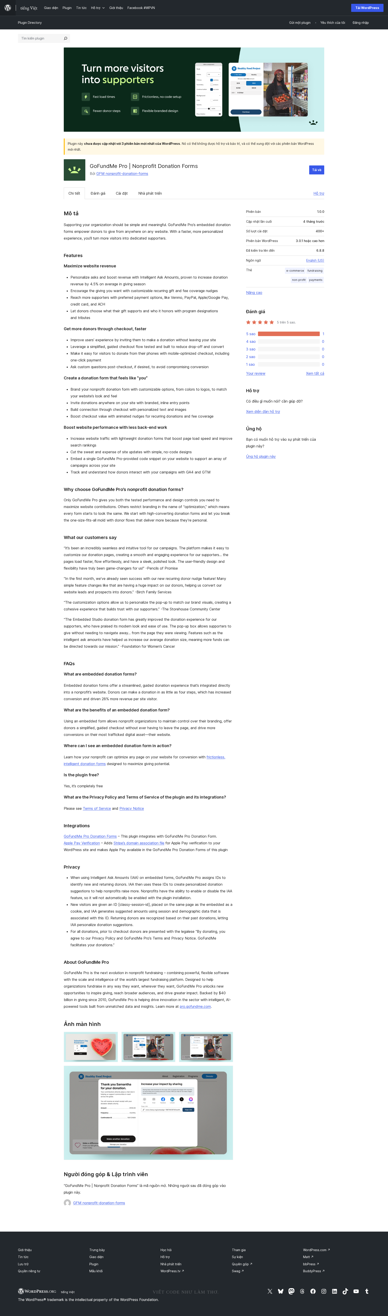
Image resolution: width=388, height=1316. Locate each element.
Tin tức (23, 1257)
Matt (308, 1257)
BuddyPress (314, 1271)
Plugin (93, 1264)
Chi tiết (74, 193)
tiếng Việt (68, 1292)
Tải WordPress (367, 8)
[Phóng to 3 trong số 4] (227, 1038)
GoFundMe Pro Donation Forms (90, 836)
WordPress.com (316, 1250)
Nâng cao (254, 292)
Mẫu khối (96, 1271)
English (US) (315, 260)
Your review (255, 373)
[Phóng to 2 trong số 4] (169, 1038)
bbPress (311, 1264)
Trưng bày (97, 1250)
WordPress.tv (172, 1271)
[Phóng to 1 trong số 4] (112, 1038)
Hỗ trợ (318, 193)
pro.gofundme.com (195, 1006)
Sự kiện (237, 1257)
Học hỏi (166, 1250)
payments (315, 280)
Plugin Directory (30, 22)
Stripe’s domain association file (139, 843)
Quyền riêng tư (29, 1271)
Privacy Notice (131, 808)
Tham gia (239, 1250)
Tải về (316, 170)
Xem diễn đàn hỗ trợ (263, 411)
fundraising (315, 270)
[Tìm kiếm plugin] (65, 38)
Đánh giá (98, 193)
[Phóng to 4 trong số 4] (227, 1072)
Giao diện (96, 1257)
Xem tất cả (315, 373)
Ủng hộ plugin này (261, 456)
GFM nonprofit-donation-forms (122, 173)
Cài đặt (122, 193)
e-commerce (295, 270)
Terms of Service (97, 808)
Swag (238, 1271)
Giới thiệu (25, 1250)
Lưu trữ (23, 1264)
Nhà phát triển (150, 193)
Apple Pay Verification (82, 843)
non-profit (299, 280)
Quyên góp (242, 1264)
